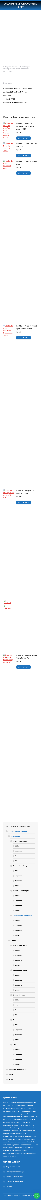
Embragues (7, 69)
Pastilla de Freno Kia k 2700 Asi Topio (26, 145)
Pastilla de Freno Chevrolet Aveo (26, 162)
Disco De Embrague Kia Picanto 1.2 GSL (25, 491)
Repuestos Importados (20, 69)
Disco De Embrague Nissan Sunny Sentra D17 (26, 656)
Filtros (11, 1074)
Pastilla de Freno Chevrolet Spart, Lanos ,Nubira (26, 327)
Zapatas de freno (20, 970)
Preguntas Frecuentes (13, 1167)
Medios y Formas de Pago (15, 1172)
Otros (17, 861)
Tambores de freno (20, 1020)
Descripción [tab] (7, 83)
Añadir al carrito (23, 138)
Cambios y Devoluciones (15, 1177)
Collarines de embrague (21, 67)
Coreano (18, 856)
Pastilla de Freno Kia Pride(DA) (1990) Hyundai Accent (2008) (25, 126)
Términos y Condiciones (14, 1182)
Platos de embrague (21, 891)
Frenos (13, 940)
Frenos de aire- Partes (17, 1069)
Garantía (9, 1187)
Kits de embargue (20, 841)
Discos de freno (19, 995)
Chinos (17, 846)
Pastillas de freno (20, 945)
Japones (18, 851)
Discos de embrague (21, 866)
